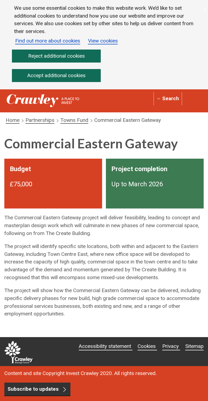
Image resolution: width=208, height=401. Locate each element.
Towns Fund (74, 120)
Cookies (147, 346)
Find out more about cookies (47, 41)
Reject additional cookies (56, 56)
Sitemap (194, 346)
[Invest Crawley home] (43, 100)
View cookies (103, 41)
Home (13, 120)
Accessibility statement (105, 346)
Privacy (171, 346)
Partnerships (39, 120)
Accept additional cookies (56, 75)
